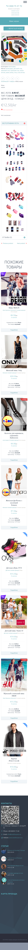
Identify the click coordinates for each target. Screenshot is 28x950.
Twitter (3, 78)
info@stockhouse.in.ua (14, 834)
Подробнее (14, 330)
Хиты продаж (14, 311)
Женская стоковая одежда (9, 372)
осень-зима (9, 72)
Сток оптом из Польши (14, 858)
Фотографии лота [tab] (10, 123)
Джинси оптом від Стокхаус (16, 850)
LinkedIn (12, 78)
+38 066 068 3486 (15, 13)
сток (15, 72)
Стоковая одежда (20, 310)
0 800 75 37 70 (15, 6)
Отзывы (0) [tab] (7, 237)
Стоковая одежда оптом (15, 873)
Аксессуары (12, 66)
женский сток (5, 70)
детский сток (18, 68)
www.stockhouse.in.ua (15, 837)
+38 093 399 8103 (15, 14)
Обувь (20, 570)
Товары (11, 81)
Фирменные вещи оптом (15, 865)
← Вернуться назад (15, 28)
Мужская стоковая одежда (14, 763)
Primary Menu (25, 2)
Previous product (8, 243)
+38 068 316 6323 (15, 10)
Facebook (7, 78)
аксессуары (9, 68)
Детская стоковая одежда (12, 570)
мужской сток (14, 70)
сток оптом (21, 72)
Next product (21, 243)
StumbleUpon (17, 78)
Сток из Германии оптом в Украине (15, 881)
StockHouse (4, 81)
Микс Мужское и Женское (9, 310)
